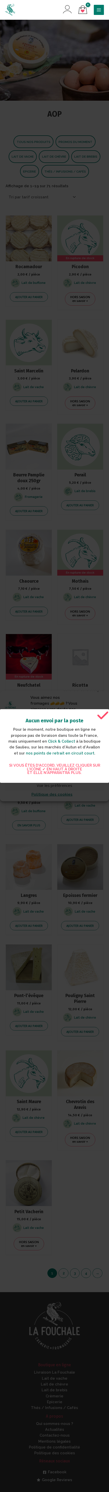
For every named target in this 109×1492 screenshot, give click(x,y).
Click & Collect (61, 741)
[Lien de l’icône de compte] (67, 9)
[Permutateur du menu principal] (99, 10)
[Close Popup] (103, 715)
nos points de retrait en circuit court (60, 753)
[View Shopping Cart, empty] (83, 10)
